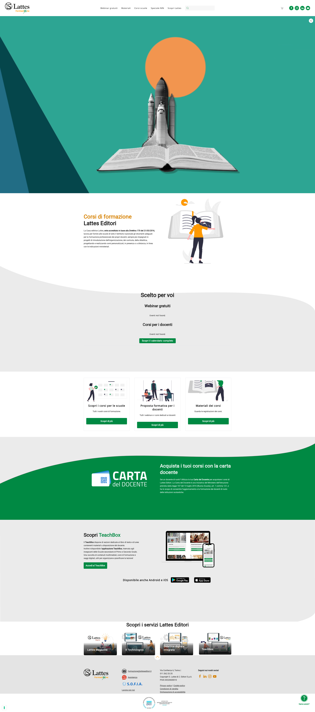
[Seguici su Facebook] (291, 8)
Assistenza (132, 677)
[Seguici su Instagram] (297, 8)
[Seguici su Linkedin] (302, 8)
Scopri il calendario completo (157, 340)
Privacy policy (166, 685)
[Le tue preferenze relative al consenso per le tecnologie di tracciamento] (4, 707)
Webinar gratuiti (109, 8)
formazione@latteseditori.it (139, 671)
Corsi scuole (140, 8)
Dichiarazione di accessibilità (172, 692)
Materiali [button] (126, 8)
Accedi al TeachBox (95, 565)
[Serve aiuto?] (304, 698)
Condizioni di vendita (169, 689)
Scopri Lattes (174, 8)
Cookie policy (179, 685)
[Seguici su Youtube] (308, 8)
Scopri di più (107, 421)
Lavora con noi (128, 690)
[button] (157, 657)
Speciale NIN (157, 8)
